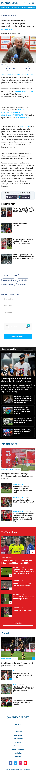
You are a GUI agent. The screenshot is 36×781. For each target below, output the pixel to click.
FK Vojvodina (23, 280)
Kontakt (18, 757)
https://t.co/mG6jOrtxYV (10, 112)
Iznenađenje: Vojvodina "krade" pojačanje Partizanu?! (23, 501)
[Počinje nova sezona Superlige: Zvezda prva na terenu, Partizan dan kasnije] (18, 459)
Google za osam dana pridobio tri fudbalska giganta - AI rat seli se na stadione (22, 410)
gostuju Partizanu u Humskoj (23, 91)
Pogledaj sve (28, 349)
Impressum (18, 735)
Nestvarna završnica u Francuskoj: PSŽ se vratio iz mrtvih (22, 675)
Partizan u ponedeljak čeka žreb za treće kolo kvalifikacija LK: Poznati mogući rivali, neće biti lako (24, 257)
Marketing (18, 753)
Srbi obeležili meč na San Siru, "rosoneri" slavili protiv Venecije (24, 702)
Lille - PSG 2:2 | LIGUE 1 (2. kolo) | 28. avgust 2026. (22, 584)
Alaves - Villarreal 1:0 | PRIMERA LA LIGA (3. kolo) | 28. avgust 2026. (16, 561)
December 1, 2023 (22, 118)
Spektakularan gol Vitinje (22, 610)
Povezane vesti (8, 204)
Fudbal (15, 276)
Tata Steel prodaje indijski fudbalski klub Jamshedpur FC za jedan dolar (23, 421)
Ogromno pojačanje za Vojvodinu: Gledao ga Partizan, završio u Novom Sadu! (22, 489)
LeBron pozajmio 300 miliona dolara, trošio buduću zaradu (16, 380)
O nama (18, 742)
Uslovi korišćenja (18, 749)
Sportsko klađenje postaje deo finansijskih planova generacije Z (22, 432)
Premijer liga (6, 658)
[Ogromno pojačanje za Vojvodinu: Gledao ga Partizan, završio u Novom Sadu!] (6, 488)
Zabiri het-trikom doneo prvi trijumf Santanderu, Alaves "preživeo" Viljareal (23, 689)
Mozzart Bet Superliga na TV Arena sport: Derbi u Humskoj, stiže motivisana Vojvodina (23, 210)
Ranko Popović (8, 285)
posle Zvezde (24, 126)
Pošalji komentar (18, 336)
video (18, 728)
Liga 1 (14, 671)
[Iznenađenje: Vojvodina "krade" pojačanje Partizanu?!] (6, 502)
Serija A (15, 698)
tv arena (10, 769)
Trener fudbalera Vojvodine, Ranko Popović (17, 75)
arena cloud (18, 731)
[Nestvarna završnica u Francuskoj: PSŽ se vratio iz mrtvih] (6, 675)
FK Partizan (21, 285)
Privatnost (18, 746)
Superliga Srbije (8, 15)
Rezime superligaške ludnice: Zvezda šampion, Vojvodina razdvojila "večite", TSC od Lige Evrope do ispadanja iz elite (23, 517)
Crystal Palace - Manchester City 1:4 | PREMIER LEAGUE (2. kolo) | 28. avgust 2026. (23, 572)
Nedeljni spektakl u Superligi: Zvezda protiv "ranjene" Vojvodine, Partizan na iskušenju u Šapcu (23, 241)
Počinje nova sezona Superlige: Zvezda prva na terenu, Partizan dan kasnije (17, 476)
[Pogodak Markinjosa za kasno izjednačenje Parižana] (6, 599)
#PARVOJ (21, 110)
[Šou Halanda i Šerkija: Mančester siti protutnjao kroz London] (18, 648)
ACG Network (18, 739)
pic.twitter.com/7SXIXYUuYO (12, 115)
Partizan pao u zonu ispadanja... (20, 225)
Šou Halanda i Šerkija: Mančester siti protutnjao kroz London (17, 664)
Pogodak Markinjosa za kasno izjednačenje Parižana (23, 598)
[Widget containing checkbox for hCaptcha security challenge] (18, 326)
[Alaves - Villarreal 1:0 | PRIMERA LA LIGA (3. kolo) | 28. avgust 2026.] (18, 545)
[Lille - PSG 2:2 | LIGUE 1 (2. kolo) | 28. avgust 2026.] (6, 585)
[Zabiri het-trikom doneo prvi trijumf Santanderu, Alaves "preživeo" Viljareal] (6, 689)
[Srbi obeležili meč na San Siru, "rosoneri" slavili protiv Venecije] (6, 702)
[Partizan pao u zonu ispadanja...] (6, 228)
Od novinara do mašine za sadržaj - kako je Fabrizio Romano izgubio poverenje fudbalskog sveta (23, 399)
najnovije (18, 724)
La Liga (15, 684)
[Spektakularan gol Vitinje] (6, 612)
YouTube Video (9, 532)
